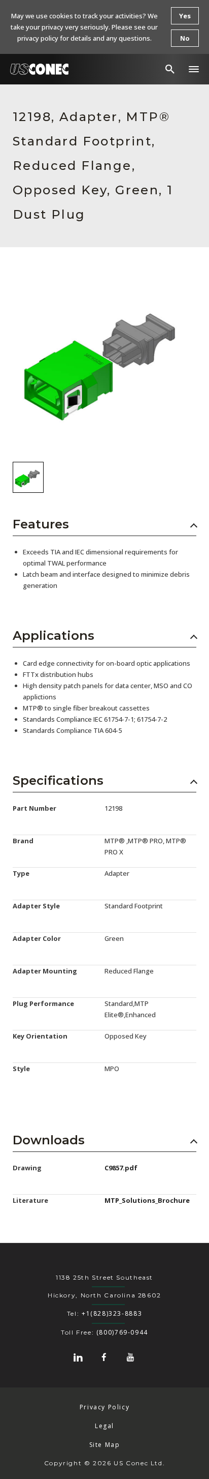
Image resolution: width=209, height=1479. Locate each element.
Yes (185, 15)
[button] (194, 69)
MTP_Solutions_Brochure (147, 1200)
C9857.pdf (120, 1167)
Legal (104, 1426)
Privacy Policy (105, 1407)
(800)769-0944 (122, 1332)
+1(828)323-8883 (112, 1313)
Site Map (104, 1444)
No (185, 38)
